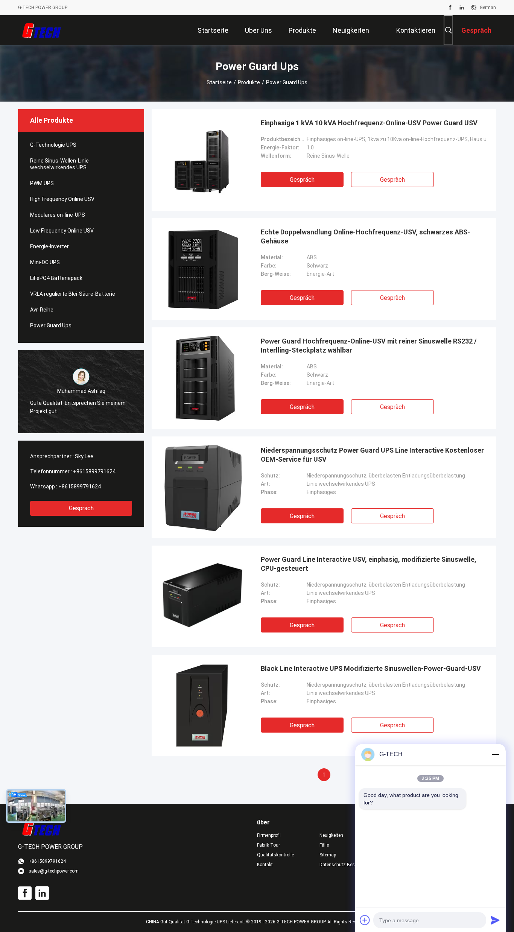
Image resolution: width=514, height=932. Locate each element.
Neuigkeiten (331, 835)
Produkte (249, 82)
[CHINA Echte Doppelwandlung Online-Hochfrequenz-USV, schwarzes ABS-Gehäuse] (202, 269)
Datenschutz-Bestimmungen (344, 864)
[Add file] (365, 920)
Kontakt (265, 864)
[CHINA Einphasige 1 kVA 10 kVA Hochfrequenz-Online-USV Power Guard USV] (202, 160)
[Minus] (495, 754)
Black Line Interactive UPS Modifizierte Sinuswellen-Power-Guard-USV (371, 668)
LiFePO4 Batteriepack (56, 278)
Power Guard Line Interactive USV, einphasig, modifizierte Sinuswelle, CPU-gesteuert (368, 563)
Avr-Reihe (41, 310)
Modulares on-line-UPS (57, 215)
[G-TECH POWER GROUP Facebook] (450, 7)
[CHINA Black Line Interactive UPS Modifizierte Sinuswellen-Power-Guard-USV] (202, 705)
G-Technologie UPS (53, 145)
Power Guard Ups (50, 325)
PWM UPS (42, 183)
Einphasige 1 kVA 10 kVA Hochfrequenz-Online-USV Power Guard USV (369, 123)
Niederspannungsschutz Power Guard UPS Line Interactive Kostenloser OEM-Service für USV (372, 454)
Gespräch (81, 508)
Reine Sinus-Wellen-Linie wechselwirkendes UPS (59, 164)
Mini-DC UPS (45, 262)
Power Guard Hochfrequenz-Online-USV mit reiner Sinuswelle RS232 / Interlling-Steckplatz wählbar (369, 345)
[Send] (495, 920)
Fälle (324, 845)
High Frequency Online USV (62, 199)
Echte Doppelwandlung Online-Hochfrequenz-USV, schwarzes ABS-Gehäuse (365, 236)
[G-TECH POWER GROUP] (42, 30)
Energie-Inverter (49, 246)
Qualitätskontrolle (275, 855)
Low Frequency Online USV (62, 231)
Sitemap (327, 855)
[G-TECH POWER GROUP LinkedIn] (462, 7)
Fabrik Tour (268, 845)
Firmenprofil (269, 835)
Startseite (219, 82)
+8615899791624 (94, 471)
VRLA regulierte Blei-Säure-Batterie (72, 294)
